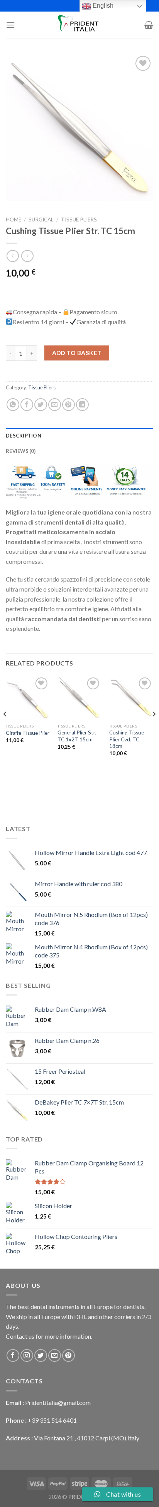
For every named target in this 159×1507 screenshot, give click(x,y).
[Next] (153, 729)
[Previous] (5, 729)
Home (13, 219)
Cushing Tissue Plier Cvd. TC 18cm (126, 739)
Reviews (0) (21, 451)
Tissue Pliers (79, 219)
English (102, 5)
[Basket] (148, 25)
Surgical (41, 219)
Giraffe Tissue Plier (27, 733)
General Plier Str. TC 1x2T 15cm (77, 736)
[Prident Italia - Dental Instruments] (79, 25)
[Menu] (10, 24)
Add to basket (77, 352)
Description (23, 435)
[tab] (79, 435)
